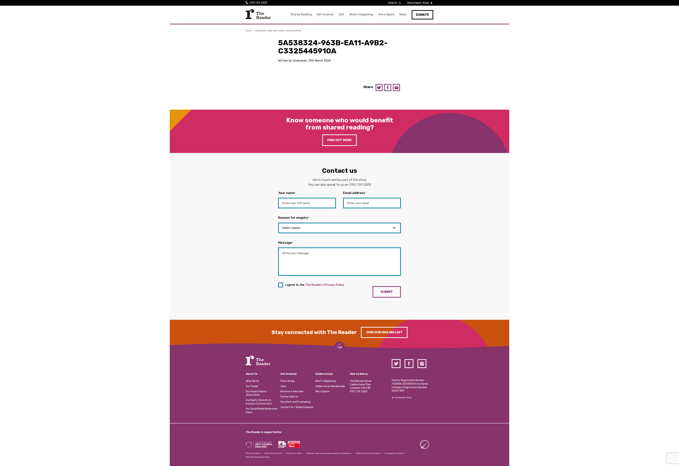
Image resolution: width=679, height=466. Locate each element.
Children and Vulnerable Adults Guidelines (328, 453)
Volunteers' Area (418, 2)
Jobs (283, 386)
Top (339, 347)
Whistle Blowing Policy (258, 457)
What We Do (252, 381)
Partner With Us (289, 396)
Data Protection (273, 453)
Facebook (387, 87)
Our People (252, 386)
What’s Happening (361, 14)
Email (396, 87)
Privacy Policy (253, 453)
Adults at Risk (294, 453)
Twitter (379, 87)
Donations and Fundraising (295, 401)
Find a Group (287, 381)
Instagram (421, 363)
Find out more (339, 140)
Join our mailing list (384, 332)
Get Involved (325, 14)
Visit (341, 14)
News (403, 14)
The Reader (258, 14)
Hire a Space (386, 14)
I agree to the (314, 284)
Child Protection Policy (367, 453)
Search (392, 2)
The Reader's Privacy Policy (324, 284)
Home (249, 30)
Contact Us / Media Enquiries (296, 407)
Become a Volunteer (292, 391)
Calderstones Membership (330, 386)
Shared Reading (301, 14)
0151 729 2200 (258, 2)
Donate (422, 15)
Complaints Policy (394, 453)
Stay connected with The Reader (314, 332)
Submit (387, 292)
